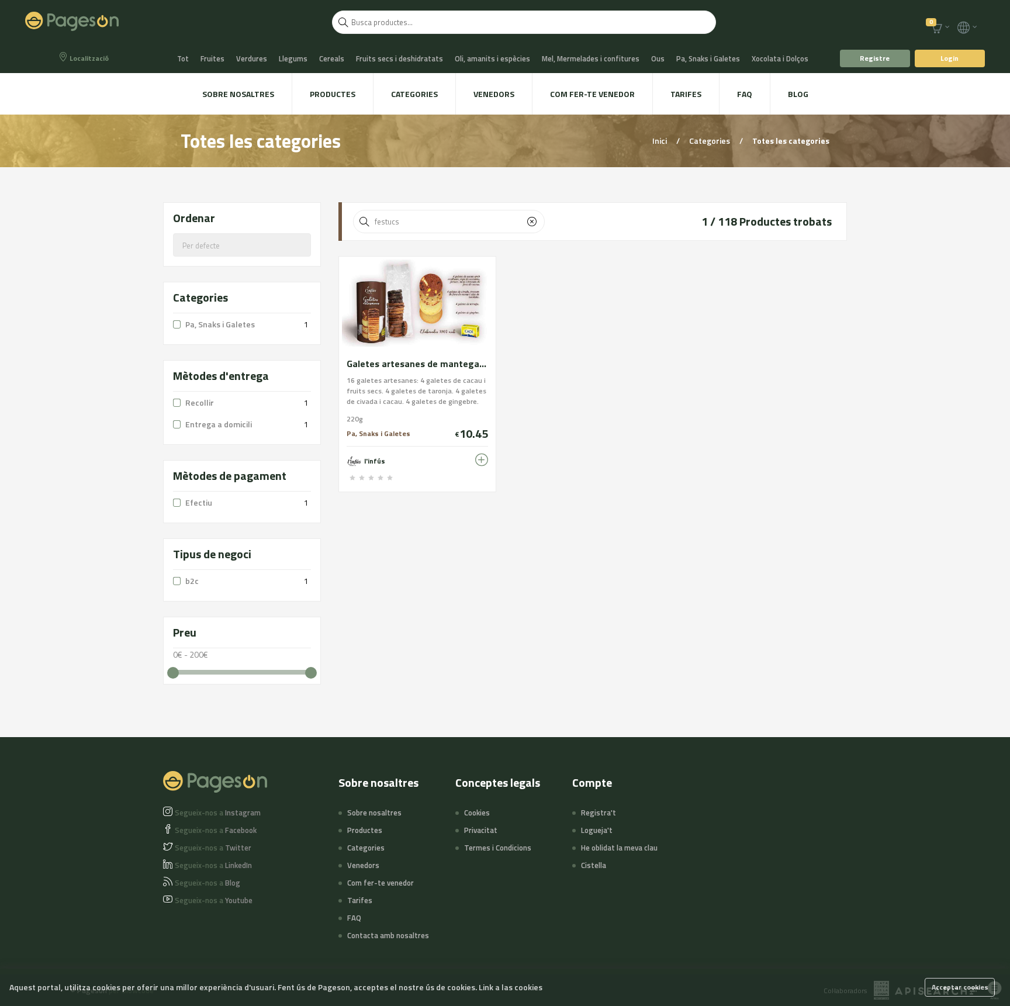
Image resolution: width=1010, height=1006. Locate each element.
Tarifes (685, 94)
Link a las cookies (510, 987)
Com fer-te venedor (592, 94)
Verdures (251, 58)
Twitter (213, 847)
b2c (192, 581)
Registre (875, 58)
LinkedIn (213, 865)
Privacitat (480, 830)
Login (949, 58)
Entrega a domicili (218, 424)
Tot (183, 58)
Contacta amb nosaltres (388, 935)
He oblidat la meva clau (619, 847)
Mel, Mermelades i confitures (590, 58)
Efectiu (198, 502)
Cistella (593, 865)
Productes (332, 94)
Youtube (213, 900)
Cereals (331, 58)
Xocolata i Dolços (780, 58)
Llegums (293, 58)
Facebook (216, 830)
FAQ (744, 94)
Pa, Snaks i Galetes (708, 58)
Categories (414, 94)
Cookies (477, 812)
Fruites (212, 58)
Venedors (493, 94)
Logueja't (597, 830)
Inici (660, 140)
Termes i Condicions (497, 847)
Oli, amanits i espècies (492, 58)
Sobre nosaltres (238, 94)
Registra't (598, 812)
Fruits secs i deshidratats (399, 58)
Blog (798, 94)
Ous (658, 58)
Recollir (199, 402)
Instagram (218, 812)
